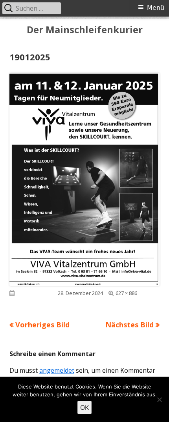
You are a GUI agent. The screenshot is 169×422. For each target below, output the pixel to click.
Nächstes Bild (129, 324)
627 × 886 (126, 293)
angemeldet (56, 370)
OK (84, 407)
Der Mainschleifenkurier (85, 30)
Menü (155, 7)
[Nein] (159, 399)
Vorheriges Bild (42, 324)
